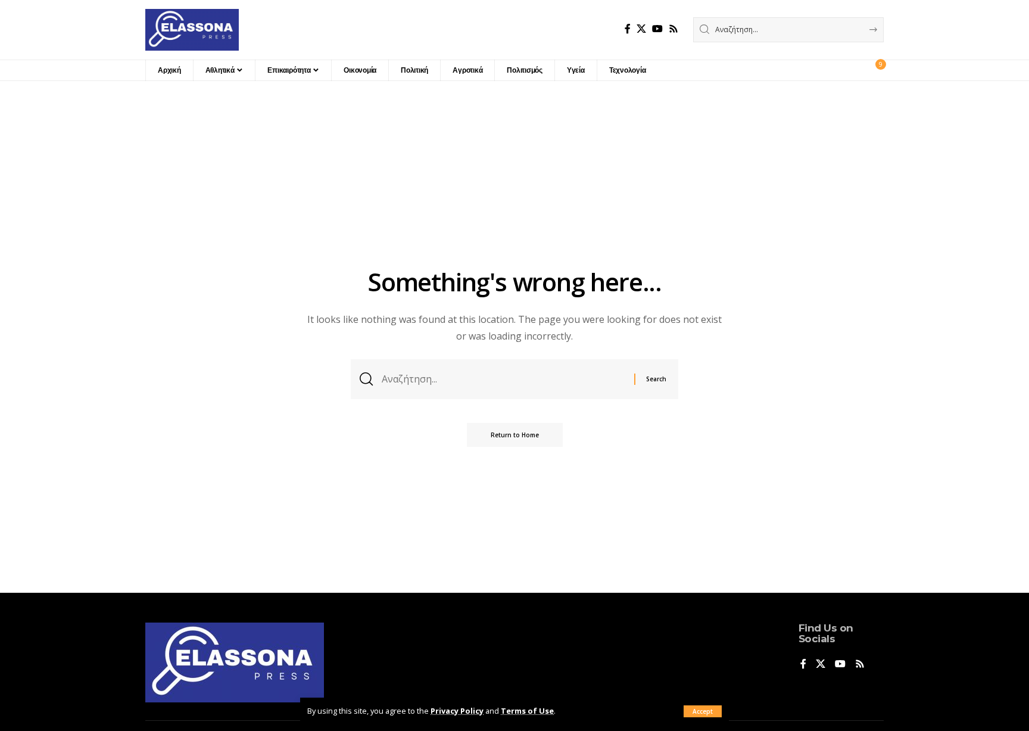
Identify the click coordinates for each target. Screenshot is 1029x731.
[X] (641, 29)
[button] (703, 711)
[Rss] (673, 29)
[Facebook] (628, 29)
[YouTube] (657, 29)
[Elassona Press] (192, 30)
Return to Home (515, 435)
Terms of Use (527, 710)
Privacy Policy (457, 710)
